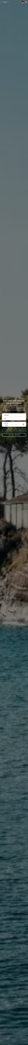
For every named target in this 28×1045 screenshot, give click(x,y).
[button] (23, 2)
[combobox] (14, 415)
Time (6, 425)
